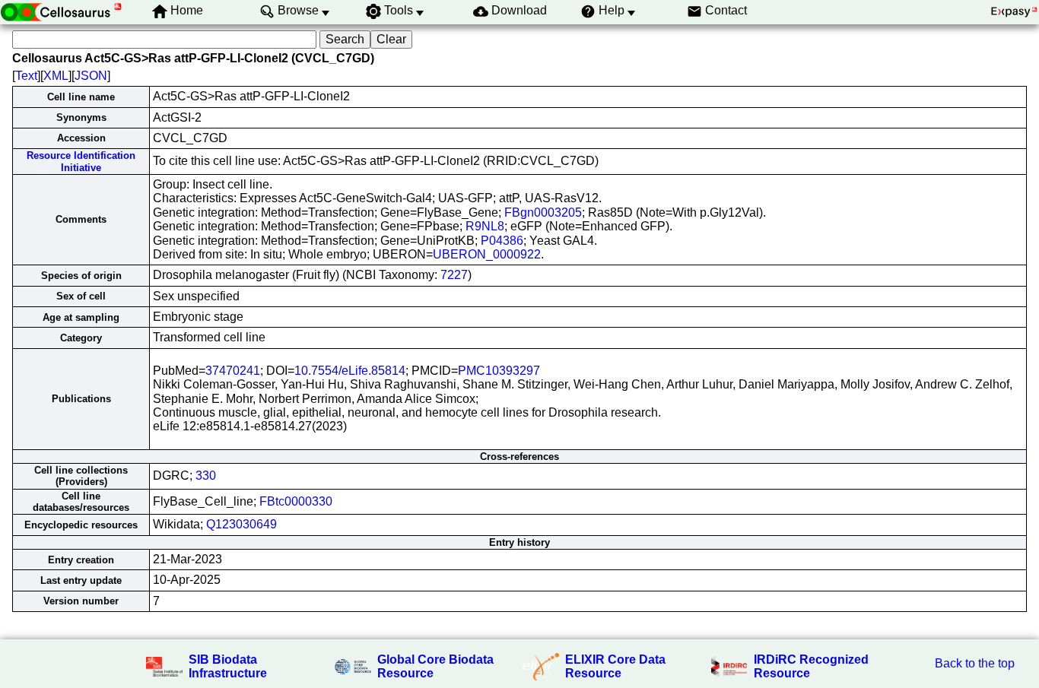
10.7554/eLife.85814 (349, 370)
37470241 (232, 370)
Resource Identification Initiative (81, 161)
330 (205, 475)
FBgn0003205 (543, 212)
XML (55, 75)
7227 (454, 274)
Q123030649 (241, 524)
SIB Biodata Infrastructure (228, 666)
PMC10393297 (499, 370)
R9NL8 (484, 226)
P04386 (502, 240)
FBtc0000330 (295, 501)
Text (26, 75)
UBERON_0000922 (487, 254)
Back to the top (975, 663)
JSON (91, 75)
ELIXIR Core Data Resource (615, 666)
